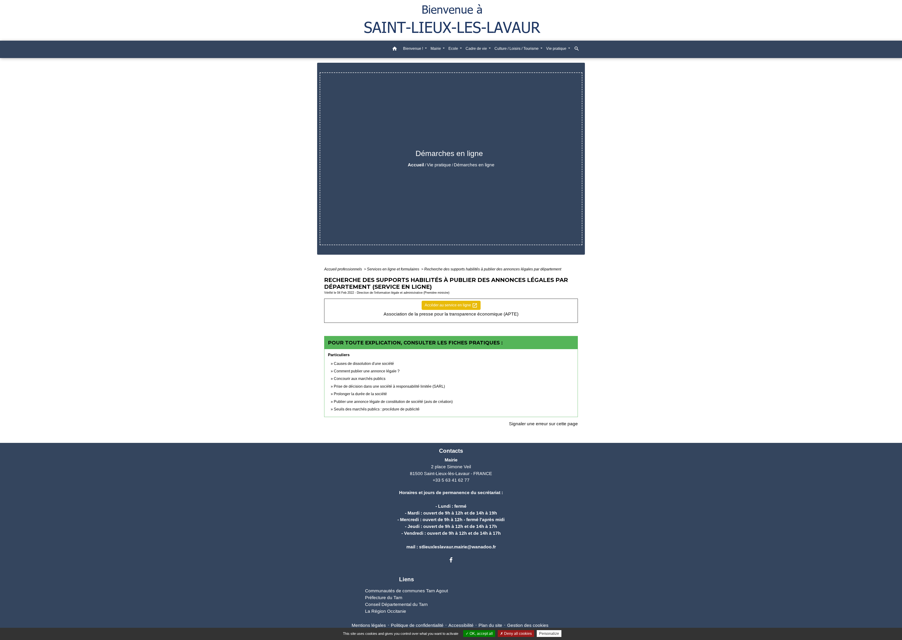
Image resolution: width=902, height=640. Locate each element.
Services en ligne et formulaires (393, 269)
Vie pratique (439, 164)
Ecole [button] (453, 49)
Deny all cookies (517, 634)
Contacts (451, 451)
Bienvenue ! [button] (413, 49)
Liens (406, 579)
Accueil (416, 164)
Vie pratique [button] (556, 49)
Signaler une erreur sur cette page (543, 423)
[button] (394, 49)
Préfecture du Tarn (383, 597)
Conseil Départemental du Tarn (396, 604)
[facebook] (451, 560)
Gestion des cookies (527, 625)
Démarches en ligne (474, 164)
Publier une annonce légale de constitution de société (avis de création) (393, 402)
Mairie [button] (436, 49)
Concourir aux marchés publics (359, 379)
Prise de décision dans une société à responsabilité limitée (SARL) (389, 386)
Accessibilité (461, 625)
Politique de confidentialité (417, 625)
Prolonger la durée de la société (360, 394)
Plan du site (490, 625)
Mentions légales (369, 625)
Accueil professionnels (343, 269)
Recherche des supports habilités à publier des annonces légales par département (492, 269)
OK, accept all (481, 634)
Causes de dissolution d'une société (364, 364)
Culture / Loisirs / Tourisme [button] (517, 49)
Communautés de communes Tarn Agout (406, 590)
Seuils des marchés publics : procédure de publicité (377, 409)
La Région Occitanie (385, 611)
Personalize (549, 634)
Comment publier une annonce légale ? (367, 371)
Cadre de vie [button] (477, 49)
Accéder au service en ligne (451, 305)
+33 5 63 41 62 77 (451, 480)
